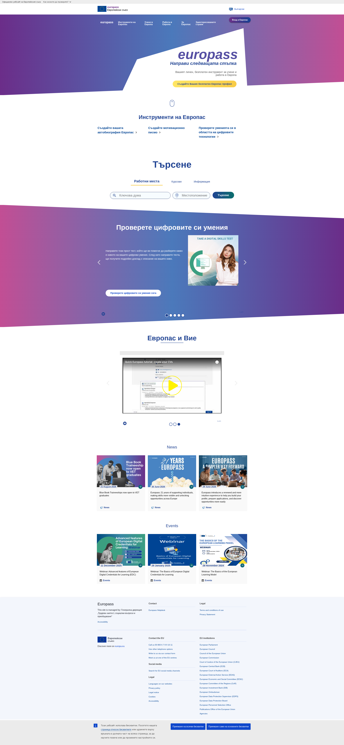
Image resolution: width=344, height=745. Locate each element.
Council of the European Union (213, 653)
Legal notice (154, 692)
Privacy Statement (207, 614)
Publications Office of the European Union (217, 709)
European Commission (209, 658)
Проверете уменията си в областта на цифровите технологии (217, 132)
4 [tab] (179, 315)
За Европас (186, 23)
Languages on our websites (160, 684)
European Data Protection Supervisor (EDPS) (219, 696)
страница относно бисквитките (116, 729)
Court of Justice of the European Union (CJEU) (219, 662)
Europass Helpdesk (157, 610)
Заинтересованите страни (206, 23)
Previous (98, 262)
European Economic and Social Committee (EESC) (221, 679)
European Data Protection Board (213, 701)
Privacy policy (154, 688)
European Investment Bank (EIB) (214, 688)
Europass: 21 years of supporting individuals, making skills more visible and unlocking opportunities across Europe (171, 495)
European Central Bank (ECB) (212, 666)
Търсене (223, 195)
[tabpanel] (172, 262)
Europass (106, 604)
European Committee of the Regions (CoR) (218, 683)
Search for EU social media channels (164, 671)
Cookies (152, 697)
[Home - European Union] (113, 9)
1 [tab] (166, 315)
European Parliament (209, 645)
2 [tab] (170, 315)
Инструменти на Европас (127, 23)
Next (245, 262)
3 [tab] (174, 315)
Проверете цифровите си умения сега (133, 293)
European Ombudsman (210, 692)
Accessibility (103, 622)
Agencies (203, 713)
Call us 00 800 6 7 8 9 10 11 (161, 645)
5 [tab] (183, 315)
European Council (207, 649)
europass (106, 22)
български (236, 9)
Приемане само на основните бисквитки (228, 726)
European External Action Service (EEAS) (217, 675)
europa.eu (120, 646)
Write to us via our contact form (162, 653)
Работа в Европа (167, 23)
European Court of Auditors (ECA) (214, 671)
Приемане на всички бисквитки (188, 726)
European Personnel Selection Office (215, 705)
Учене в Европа (149, 23)
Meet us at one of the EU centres (163, 658)
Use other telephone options (161, 649)
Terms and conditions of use (212, 610)
